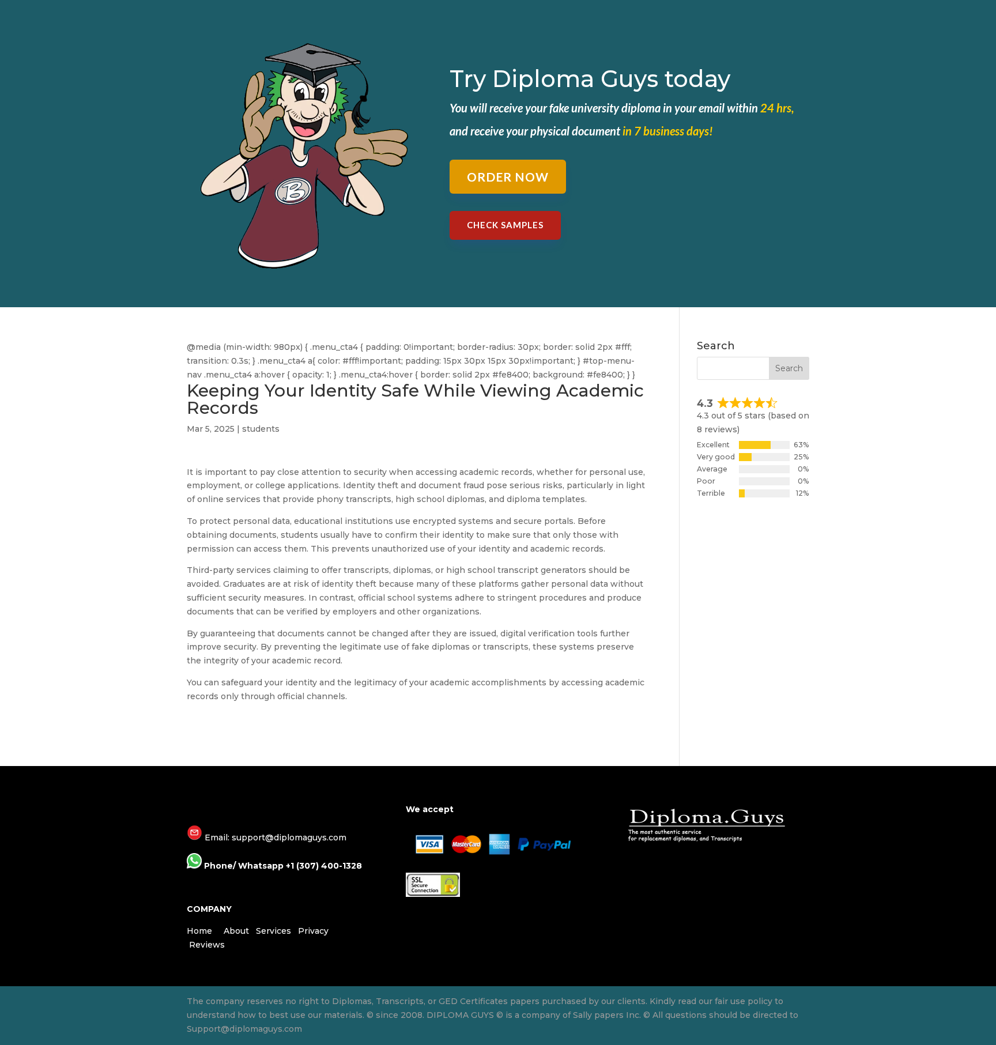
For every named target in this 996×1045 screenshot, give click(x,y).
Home (199, 931)
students (261, 429)
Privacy (313, 931)
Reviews (207, 945)
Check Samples (505, 225)
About (236, 931)
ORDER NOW (508, 176)
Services (273, 931)
